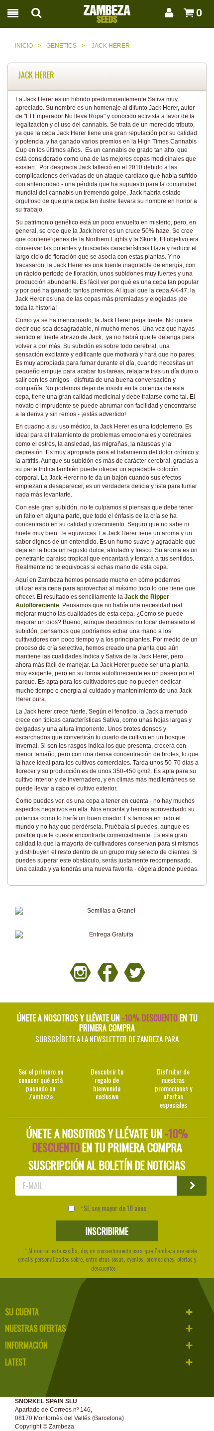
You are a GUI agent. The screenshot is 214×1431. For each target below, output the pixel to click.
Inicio (24, 45)
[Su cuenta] (167, 12)
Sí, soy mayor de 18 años (115, 1208)
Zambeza (61, 1426)
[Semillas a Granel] (107, 911)
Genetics (61, 45)
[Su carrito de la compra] (186, 12)
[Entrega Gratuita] (107, 934)
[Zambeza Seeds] (107, 10)
